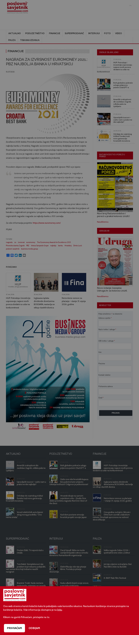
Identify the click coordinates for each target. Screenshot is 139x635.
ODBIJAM (34, 628)
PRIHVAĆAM (14, 628)
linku (59, 609)
